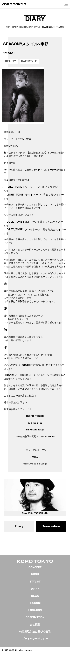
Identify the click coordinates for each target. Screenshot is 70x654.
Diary (19, 526)
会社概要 (35, 625)
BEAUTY (10, 61)
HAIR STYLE (29, 61)
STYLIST (35, 582)
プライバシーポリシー (35, 639)
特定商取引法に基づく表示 (35, 632)
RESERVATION (35, 617)
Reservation (51, 526)
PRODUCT (35, 603)
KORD (11, 650)
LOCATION (35, 610)
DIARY (35, 589)
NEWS (35, 596)
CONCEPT (35, 567)
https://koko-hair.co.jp (35, 464)
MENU (35, 575)
